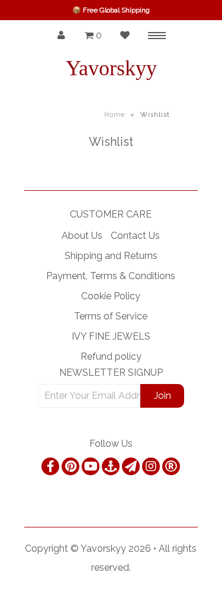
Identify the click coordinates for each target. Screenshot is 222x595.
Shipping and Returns (111, 255)
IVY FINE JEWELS (111, 336)
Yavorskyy (111, 68)
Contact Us (135, 235)
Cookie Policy (110, 296)
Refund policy (111, 356)
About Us (82, 235)
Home (114, 115)
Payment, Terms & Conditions (110, 275)
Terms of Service (110, 316)
